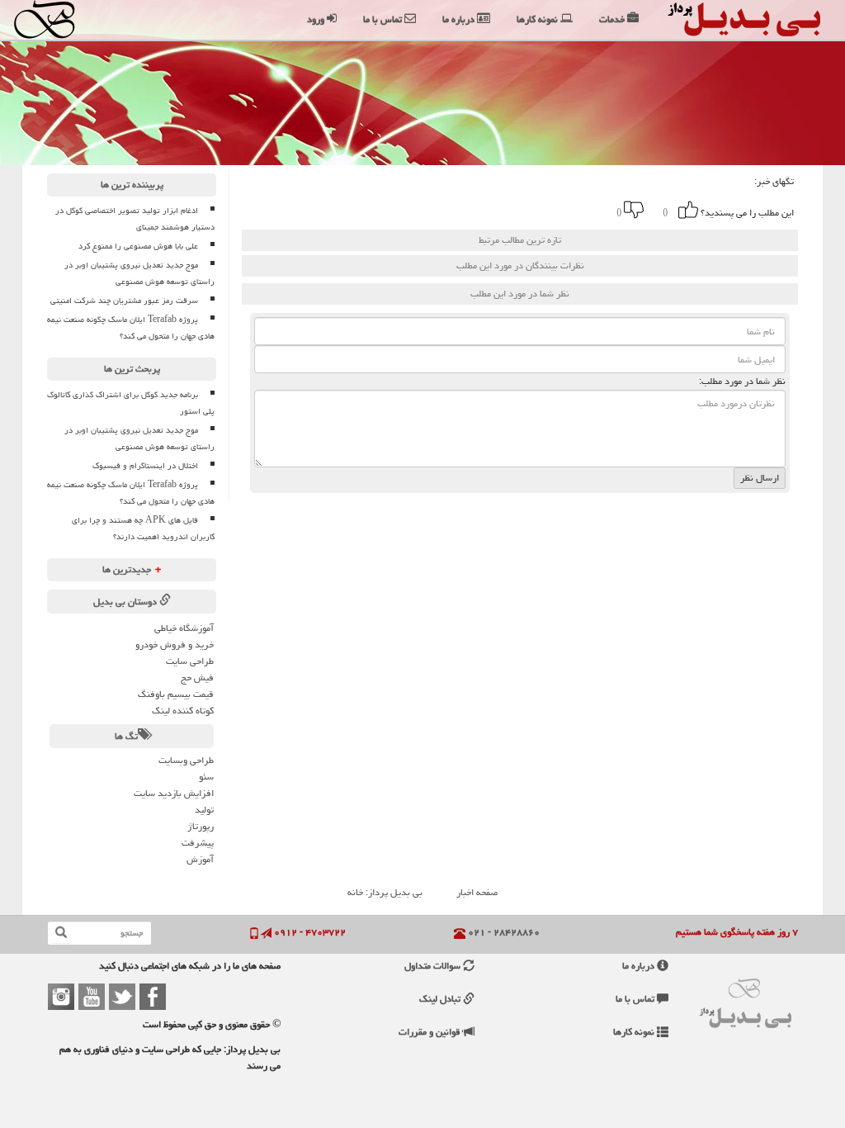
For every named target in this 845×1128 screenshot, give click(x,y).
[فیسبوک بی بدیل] (152, 996)
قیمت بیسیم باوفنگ (176, 694)
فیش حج (197, 677)
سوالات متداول (433, 965)
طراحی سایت (190, 661)
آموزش (200, 859)
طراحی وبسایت (186, 760)
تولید (204, 809)
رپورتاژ (200, 826)
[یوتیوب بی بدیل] (91, 996)
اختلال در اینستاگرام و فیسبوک (145, 465)
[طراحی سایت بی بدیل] (67, 19)
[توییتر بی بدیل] (122, 996)
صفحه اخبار (477, 892)
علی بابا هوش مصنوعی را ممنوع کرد (138, 246)
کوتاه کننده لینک (183, 710)
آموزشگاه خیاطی (184, 628)
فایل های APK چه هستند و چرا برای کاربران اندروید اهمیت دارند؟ (143, 528)
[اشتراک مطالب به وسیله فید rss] (393, 210)
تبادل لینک (441, 998)
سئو (206, 776)
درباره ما (639, 965)
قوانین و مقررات (431, 1031)
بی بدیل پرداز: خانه (384, 892)
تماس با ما (636, 998)
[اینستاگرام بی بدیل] (61, 996)
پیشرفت (198, 842)
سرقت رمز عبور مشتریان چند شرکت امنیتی (124, 300)
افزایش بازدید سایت (174, 793)
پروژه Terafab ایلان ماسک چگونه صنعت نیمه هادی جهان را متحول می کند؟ (131, 327)
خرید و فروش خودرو (174, 644)
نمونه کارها (635, 1031)
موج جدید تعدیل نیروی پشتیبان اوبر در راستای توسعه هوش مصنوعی (139, 273)
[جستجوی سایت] (61, 933)
